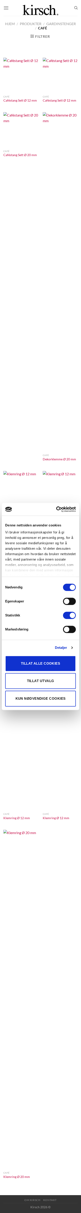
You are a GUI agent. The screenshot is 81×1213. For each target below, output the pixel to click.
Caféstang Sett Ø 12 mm (20, 100)
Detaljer (61, 647)
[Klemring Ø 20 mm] (20, 999)
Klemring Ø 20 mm (16, 1177)
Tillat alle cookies (40, 663)
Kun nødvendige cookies (41, 698)
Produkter (30, 23)
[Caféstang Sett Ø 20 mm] (20, 129)
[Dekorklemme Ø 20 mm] (60, 282)
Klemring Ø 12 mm (16, 818)
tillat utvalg (40, 681)
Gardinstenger (61, 23)
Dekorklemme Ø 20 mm (59, 459)
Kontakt (50, 1200)
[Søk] (76, 8)
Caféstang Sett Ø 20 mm (20, 155)
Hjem (10, 23)
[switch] (69, 601)
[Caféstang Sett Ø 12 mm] (20, 75)
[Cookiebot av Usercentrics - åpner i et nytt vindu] (57, 509)
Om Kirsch (32, 1200)
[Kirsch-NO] (40, 8)
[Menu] (6, 7)
